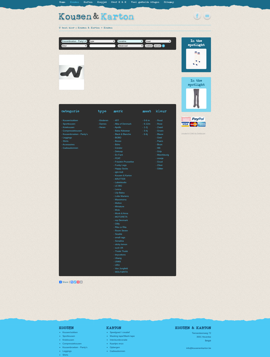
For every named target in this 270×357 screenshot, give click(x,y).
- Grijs (159, 151)
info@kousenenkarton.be (198, 348)
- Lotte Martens (121, 196)
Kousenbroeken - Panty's (74, 347)
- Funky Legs (120, 165)
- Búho (117, 144)
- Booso (117, 141)
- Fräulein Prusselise (124, 161)
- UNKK (117, 261)
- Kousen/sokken (69, 120)
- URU (117, 265)
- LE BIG (118, 186)
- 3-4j (145, 130)
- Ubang (118, 258)
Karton (88, 2)
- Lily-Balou (119, 192)
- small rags (119, 237)
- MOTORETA (120, 217)
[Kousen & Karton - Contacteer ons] (207, 19)
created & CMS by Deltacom (193, 134)
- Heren (101, 127)
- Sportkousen (68, 124)
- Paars (159, 141)
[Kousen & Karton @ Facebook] (197, 19)
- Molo (117, 210)
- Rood (159, 120)
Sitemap (169, 2)
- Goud (159, 161)
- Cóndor (118, 148)
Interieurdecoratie (118, 340)
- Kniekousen (67, 127)
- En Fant (118, 155)
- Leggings (66, 137)
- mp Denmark (121, 220)
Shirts (65, 355)
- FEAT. (117, 158)
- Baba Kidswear (122, 130)
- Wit (158, 148)
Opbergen (115, 347)
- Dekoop (118, 151)
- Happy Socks (121, 168)
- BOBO (117, 137)
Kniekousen (68, 340)
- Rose (159, 124)
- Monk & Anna (121, 213)
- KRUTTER (119, 179)
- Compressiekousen (71, 130)
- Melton (118, 203)
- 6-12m (146, 124)
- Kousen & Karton (123, 175)
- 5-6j (145, 134)
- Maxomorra (120, 199)
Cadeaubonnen (117, 351)
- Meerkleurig (162, 155)
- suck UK (118, 248)
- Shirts (64, 141)
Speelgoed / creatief (120, 332)
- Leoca (117, 189)
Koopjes (102, 2)
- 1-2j (145, 127)
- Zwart (159, 127)
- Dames (102, 124)
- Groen (159, 130)
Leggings (67, 351)
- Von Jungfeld (121, 268)
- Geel (159, 137)
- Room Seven (121, 230)
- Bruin (159, 144)
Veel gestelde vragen (145, 2)
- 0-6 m (146, 120)
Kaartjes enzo (116, 343)
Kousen (108, 28)
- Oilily (117, 223)
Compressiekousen (72, 343)
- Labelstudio (120, 182)
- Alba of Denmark (122, 124)
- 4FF (116, 120)
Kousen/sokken (70, 332)
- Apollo (117, 127)
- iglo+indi (118, 172)
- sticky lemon (120, 244)
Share (65, 282)
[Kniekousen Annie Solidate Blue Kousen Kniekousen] (196, 68)
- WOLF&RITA (121, 272)
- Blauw (159, 134)
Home (62, 2)
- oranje (159, 158)
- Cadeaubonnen (69, 148)
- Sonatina (119, 241)
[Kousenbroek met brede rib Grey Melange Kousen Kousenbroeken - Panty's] (196, 108)
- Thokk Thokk (121, 251)
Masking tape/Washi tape (122, 336)
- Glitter (159, 168)
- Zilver (159, 165)
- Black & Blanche (122, 134)
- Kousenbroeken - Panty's (74, 134)
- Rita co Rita (120, 227)
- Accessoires (68, 144)
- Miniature (119, 206)
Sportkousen (68, 336)
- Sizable (118, 234)
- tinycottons (120, 254)
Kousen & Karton (89, 28)
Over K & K (118, 2)
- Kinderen (103, 120)
